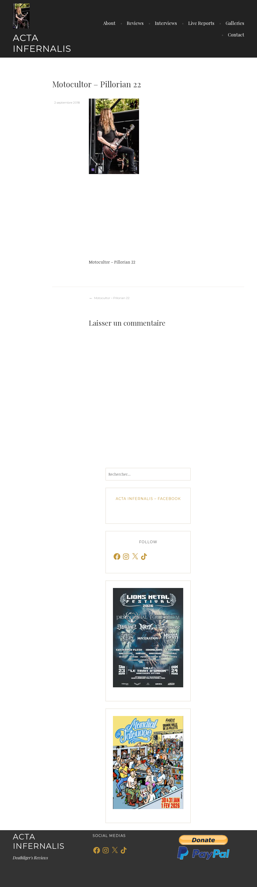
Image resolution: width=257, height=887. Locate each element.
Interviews (166, 23)
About (109, 23)
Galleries (235, 23)
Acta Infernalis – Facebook (148, 498)
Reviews (135, 23)
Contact (236, 34)
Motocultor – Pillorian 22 (112, 298)
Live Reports (201, 23)
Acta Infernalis (42, 43)
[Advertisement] (166, 216)
